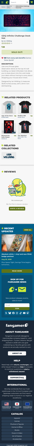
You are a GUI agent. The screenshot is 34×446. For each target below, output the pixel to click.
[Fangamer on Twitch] (27, 313)
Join (17, 308)
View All (27, 230)
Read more (17, 271)
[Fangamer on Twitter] (6, 313)
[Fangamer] (7, 2)
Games (17, 421)
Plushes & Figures (17, 424)
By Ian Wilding (7, 41)
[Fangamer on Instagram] (17, 313)
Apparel (17, 418)
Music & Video (17, 433)
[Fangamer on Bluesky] (9, 313)
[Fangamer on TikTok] (20, 313)
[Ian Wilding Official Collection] (9, 155)
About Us (17, 353)
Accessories (17, 439)
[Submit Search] (27, 2)
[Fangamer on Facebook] (13, 313)
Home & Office (17, 427)
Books (17, 430)
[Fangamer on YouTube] (24, 313)
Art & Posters (17, 436)
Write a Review (17, 208)
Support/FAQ (17, 378)
